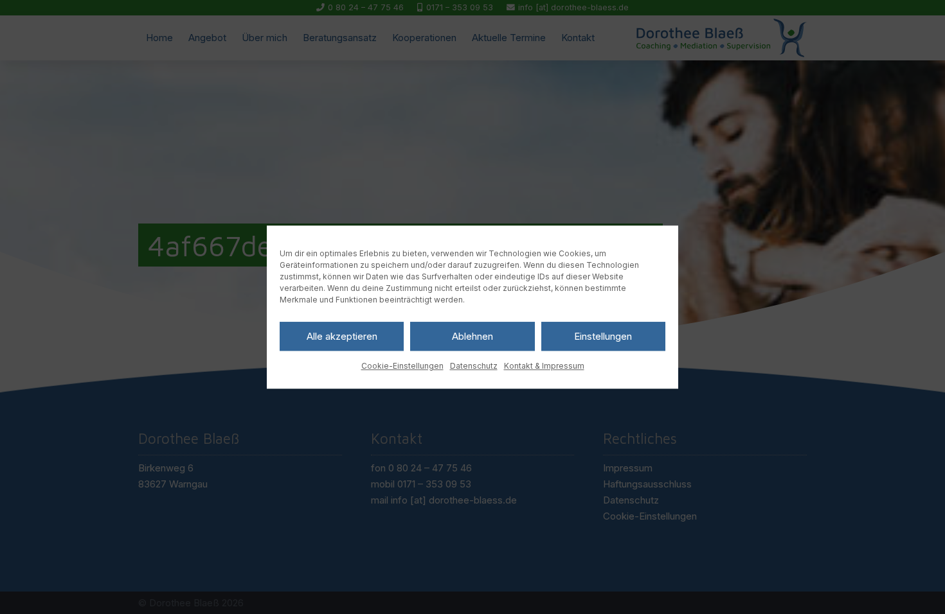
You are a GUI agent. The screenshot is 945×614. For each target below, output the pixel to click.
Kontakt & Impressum (544, 366)
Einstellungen (603, 336)
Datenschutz (474, 366)
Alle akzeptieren (342, 336)
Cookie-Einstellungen (402, 366)
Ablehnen (472, 336)
